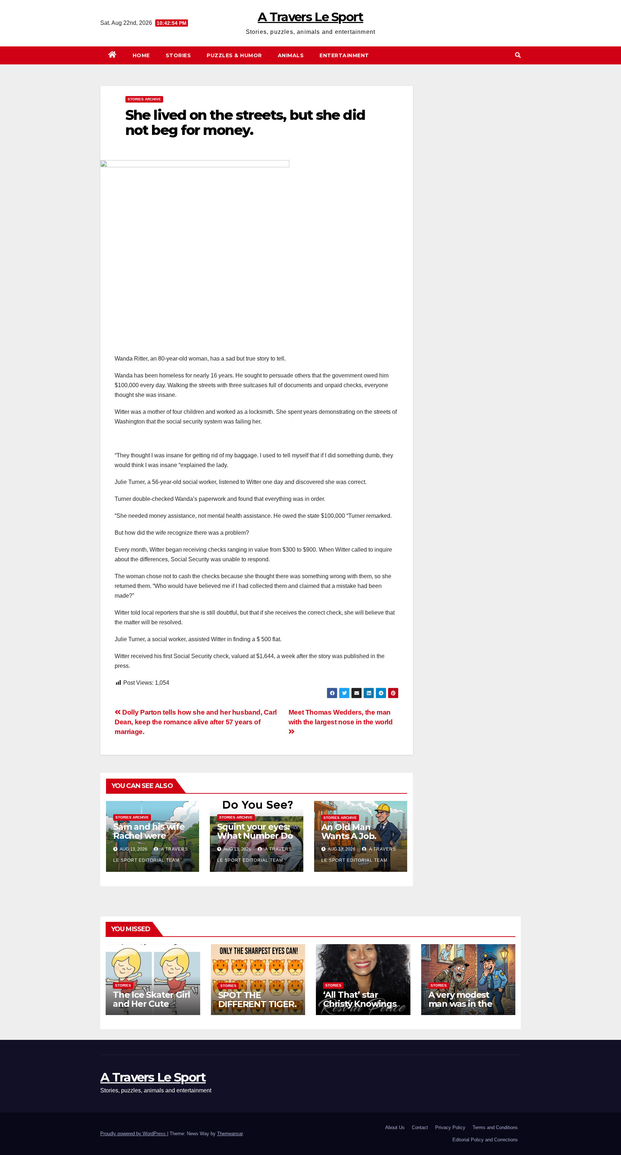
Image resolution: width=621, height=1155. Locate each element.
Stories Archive (144, 99)
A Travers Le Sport (310, 16)
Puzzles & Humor (234, 55)
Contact (420, 1127)
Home (141, 55)
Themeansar (230, 1133)
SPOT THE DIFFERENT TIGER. (257, 999)
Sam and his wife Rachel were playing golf (149, 835)
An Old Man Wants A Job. (349, 831)
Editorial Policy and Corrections (485, 1139)
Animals (291, 55)
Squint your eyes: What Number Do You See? (255, 835)
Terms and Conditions (495, 1127)
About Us (395, 1127)
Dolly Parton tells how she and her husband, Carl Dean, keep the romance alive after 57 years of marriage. (196, 721)
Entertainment (344, 55)
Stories (178, 55)
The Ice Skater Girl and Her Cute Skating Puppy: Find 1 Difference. (151, 1008)
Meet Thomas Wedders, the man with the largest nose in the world (341, 717)
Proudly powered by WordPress (133, 1133)
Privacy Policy (450, 1127)
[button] (518, 55)
